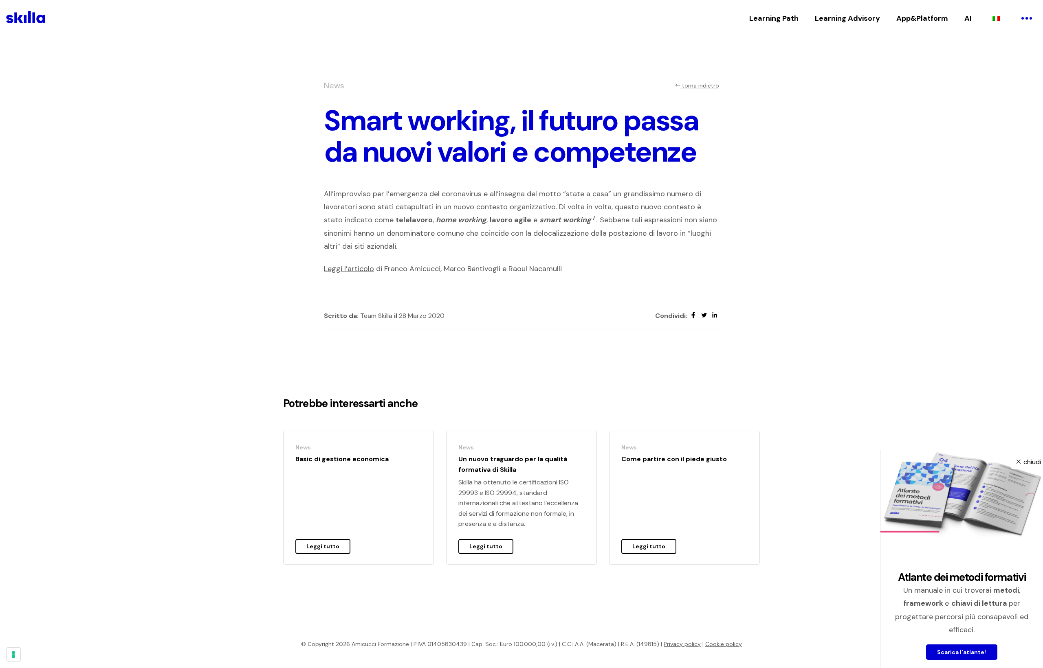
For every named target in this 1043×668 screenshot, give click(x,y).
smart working (566, 220)
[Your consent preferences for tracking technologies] (13, 654)
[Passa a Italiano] (996, 18)
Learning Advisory (847, 18)
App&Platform (922, 18)
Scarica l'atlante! (961, 652)
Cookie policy (723, 644)
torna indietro (699, 85)
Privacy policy (682, 644)
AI (968, 18)
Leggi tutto (322, 546)
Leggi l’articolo (349, 269)
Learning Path (774, 18)
